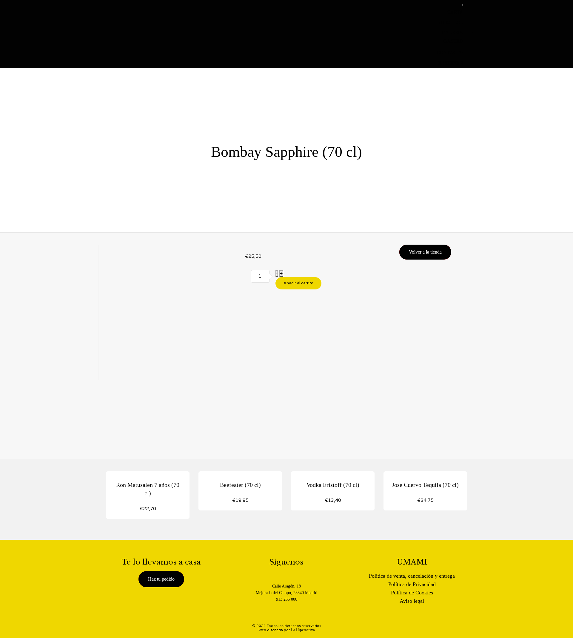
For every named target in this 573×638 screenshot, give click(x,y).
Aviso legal (412, 601)
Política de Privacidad (412, 584)
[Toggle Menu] (462, 5)
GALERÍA (452, 32)
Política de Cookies (412, 593)
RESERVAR (450, 62)
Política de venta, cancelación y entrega (412, 576)
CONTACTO (450, 52)
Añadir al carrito (298, 283)
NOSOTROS (450, 22)
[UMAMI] (135, 34)
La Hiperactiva (303, 630)
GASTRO (453, 41)
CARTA (455, 12)
